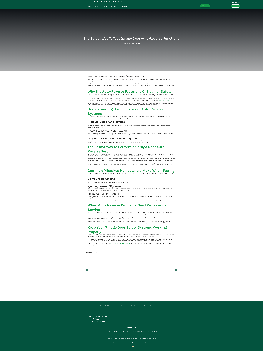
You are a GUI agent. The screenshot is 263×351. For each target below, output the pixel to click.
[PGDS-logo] (131, 314)
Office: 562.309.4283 (98, 318)
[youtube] (133, 346)
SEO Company (149, 342)
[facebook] (130, 346)
